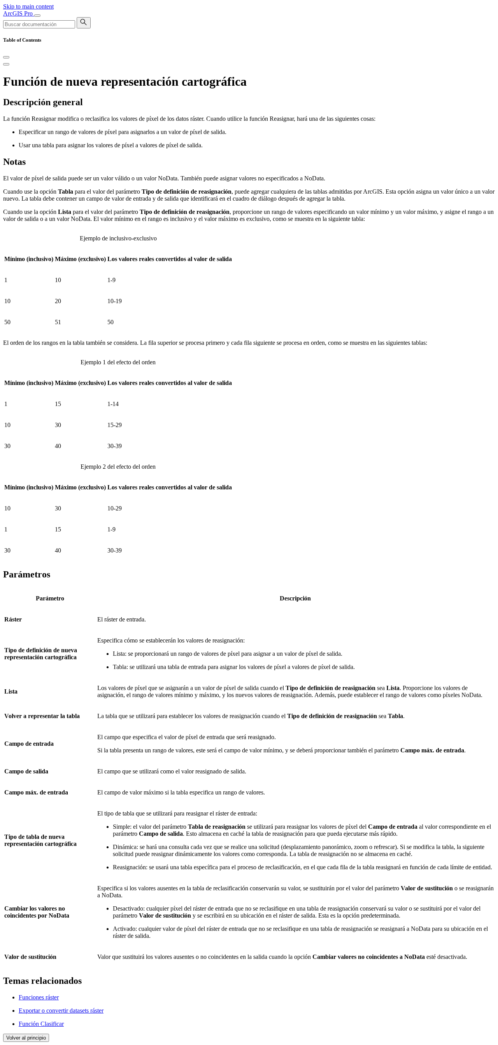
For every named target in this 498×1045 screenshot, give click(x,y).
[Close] (6, 57)
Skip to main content (28, 6)
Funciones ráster (39, 997)
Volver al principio (26, 1038)
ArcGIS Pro (18, 13)
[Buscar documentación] (84, 22)
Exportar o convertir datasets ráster (61, 1010)
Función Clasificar (41, 1023)
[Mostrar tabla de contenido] (6, 64)
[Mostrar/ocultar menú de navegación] (37, 15)
